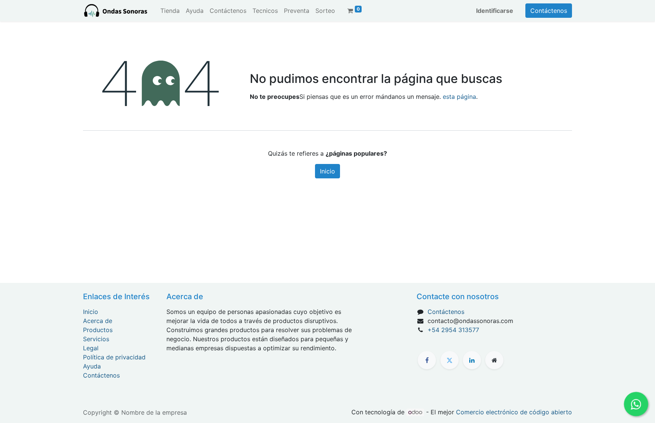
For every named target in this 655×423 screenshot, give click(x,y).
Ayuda (92, 366)
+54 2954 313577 (453, 330)
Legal (91, 348)
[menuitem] (170, 10)
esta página (459, 96)
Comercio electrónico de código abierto (514, 412)
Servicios (96, 339)
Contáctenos (548, 10)
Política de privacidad (114, 357)
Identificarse (494, 10)
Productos (98, 330)
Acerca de (97, 321)
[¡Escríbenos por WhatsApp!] (636, 404)
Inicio (327, 171)
